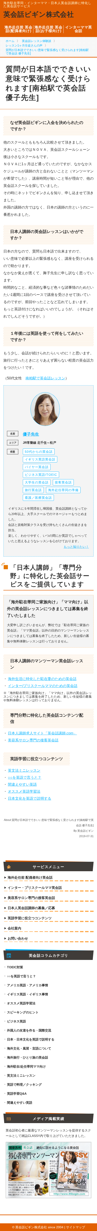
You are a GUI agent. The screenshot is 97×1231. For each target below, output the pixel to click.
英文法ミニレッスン (24, 770)
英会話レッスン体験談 (36, 41)
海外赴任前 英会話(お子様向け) (48, 29)
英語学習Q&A (17, 1093)
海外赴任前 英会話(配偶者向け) (18, 29)
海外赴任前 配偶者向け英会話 (30, 877)
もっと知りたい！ (76, 546)
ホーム (10, 41)
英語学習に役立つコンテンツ (30, 918)
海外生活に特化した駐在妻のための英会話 (42, 679)
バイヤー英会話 (36, 467)
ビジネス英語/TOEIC (41, 474)
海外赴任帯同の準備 (63, 490)
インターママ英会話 (78, 29)
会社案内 (14, 928)
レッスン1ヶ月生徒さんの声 (24, 45)
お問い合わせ (18, 938)
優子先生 (31, 434)
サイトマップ (75, 1227)
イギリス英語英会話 (40, 459)
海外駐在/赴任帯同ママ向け (26, 1066)
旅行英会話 (33, 490)
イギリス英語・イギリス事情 (27, 994)
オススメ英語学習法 (24, 791)
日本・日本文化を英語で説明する (30, 1039)
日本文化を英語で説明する (29, 798)
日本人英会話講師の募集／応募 (31, 908)
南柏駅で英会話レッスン (45, 378)
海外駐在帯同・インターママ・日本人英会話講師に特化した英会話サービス (47, 4)
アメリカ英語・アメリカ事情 (27, 985)
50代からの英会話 (39, 451)
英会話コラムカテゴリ (48, 955)
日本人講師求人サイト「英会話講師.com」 (42, 733)
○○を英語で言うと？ (24, 777)
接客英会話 (63, 482)
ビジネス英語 (16, 1021)
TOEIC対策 (15, 967)
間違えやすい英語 (22, 784)
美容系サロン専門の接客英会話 (33, 740)
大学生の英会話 (36, 482)
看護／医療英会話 (38, 497)
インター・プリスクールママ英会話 (35, 888)
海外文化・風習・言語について (29, 1048)
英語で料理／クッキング (24, 1084)
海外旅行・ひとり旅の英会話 (27, 1057)
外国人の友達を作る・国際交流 (29, 1030)
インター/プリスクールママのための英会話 (42, 686)
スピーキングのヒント (23, 1012)
